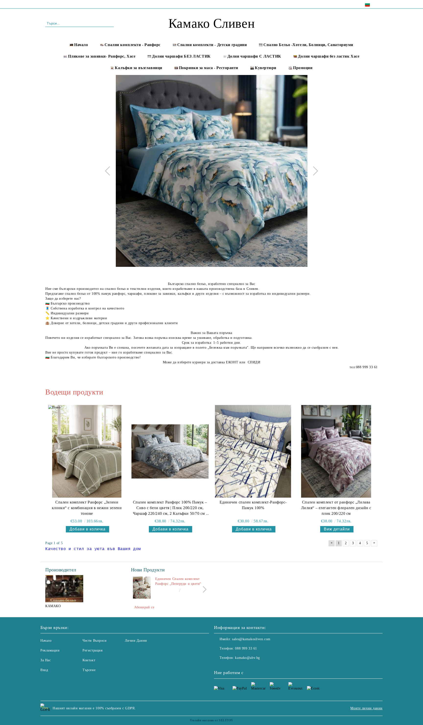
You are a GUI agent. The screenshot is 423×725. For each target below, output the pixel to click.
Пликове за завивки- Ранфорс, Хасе (101, 56)
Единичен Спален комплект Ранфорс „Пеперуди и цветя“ (178, 581)
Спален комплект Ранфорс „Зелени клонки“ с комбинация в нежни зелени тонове (87, 508)
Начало (81, 45)
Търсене (88, 670)
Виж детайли (337, 529)
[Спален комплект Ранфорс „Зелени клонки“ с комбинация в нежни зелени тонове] (86, 451)
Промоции (302, 68)
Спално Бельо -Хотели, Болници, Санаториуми (308, 45)
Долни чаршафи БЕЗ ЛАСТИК (181, 56)
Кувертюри (265, 68)
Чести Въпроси (94, 640)
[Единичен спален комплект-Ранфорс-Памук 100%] (253, 451)
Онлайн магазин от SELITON (211, 720)
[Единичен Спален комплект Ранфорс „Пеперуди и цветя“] (142, 588)
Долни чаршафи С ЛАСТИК (254, 56)
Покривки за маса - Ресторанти (208, 68)
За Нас (45, 660)
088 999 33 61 (87, 4)
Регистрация (92, 650)
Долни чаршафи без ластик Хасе (328, 56)
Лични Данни (136, 640)
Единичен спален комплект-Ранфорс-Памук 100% (253, 505)
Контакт (88, 660)
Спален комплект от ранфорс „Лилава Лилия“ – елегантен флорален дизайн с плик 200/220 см (336, 508)
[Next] (313, 170)
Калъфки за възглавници (138, 68)
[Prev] (109, 170)
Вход (44, 670)
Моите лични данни (366, 708)
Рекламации (50, 650)
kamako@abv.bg (247, 658)
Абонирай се (144, 607)
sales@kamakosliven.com (251, 639)
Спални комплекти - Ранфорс (133, 45)
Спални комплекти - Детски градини (212, 45)
